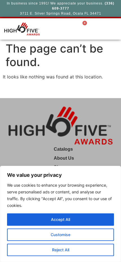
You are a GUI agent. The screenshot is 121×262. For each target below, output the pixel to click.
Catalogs (63, 149)
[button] (95, 28)
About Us (64, 158)
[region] (60, 214)
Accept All (60, 219)
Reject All (60, 249)
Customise (60, 234)
